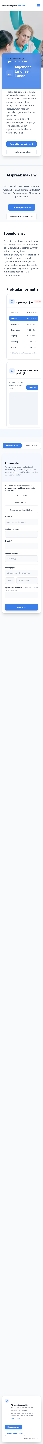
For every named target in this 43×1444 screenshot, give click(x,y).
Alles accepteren (13, 1427)
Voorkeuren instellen (28, 1438)
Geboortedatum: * (12, 553)
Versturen (21, 607)
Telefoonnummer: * (13, 529)
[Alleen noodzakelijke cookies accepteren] (36, 1400)
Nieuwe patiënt (20, 207)
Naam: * (8, 517)
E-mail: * (8, 541)
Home (8, 58)
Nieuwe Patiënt (12, 446)
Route (31, 387)
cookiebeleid (15, 1418)
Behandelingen (19, 58)
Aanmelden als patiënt (20, 144)
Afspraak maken (23, 152)
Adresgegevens (11, 567)
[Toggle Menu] (38, 5)
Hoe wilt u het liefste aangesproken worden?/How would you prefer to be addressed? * (20, 488)
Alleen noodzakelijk (15, 1433)
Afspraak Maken (30, 446)
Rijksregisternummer (21, 589)
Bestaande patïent (19, 216)
